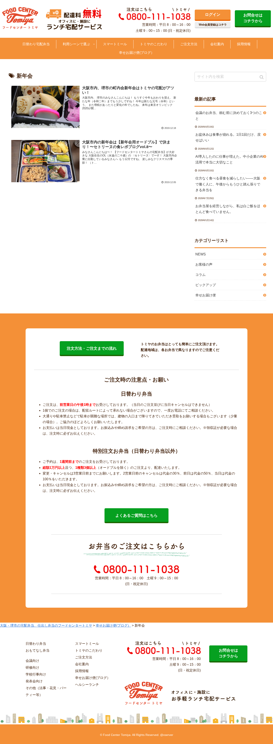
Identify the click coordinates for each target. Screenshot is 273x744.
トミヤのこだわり (88, 650)
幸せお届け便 (205, 295)
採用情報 (82, 671)
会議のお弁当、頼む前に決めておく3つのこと (228, 115)
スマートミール (87, 643)
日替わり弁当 (36, 643)
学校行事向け (36, 674)
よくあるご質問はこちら (136, 515)
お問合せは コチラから (253, 18)
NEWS (200, 254)
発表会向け (34, 681)
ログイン (212, 14)
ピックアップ (205, 285)
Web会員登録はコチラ (213, 24)
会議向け (32, 660)
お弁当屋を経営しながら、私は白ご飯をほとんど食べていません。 (227, 209)
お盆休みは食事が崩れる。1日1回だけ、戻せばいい (228, 137)
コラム (200, 275)
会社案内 (82, 664)
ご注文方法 (83, 657)
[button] (262, 77)
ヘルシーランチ (87, 684)
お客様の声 (203, 264)
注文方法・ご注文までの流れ (92, 348)
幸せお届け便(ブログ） (92, 678)
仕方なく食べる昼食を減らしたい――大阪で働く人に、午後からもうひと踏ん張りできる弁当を (227, 184)
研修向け (32, 667)
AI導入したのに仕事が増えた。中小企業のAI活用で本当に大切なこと (229, 159)
